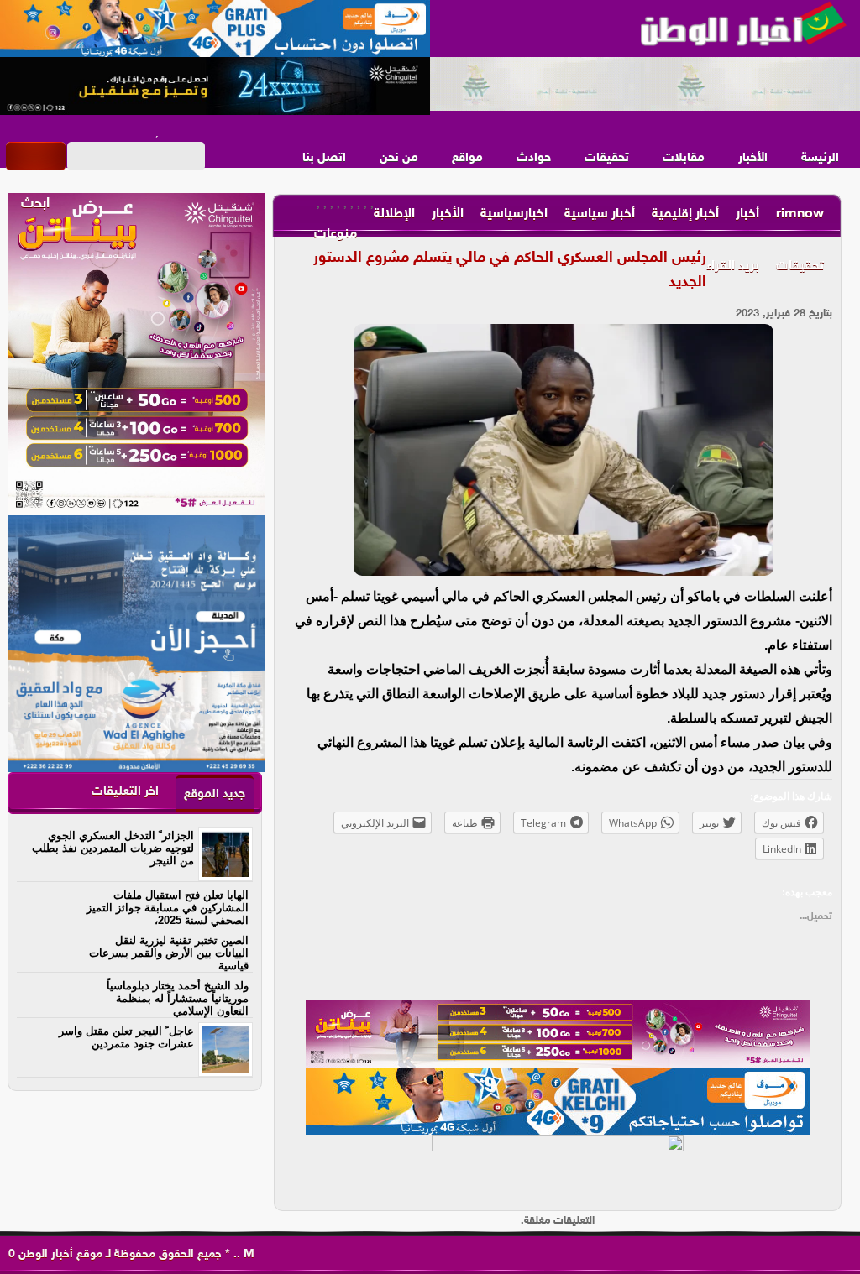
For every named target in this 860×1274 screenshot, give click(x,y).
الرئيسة (820, 158)
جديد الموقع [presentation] (214, 794)
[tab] (215, 793)
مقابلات (684, 158)
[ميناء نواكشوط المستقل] (645, 84)
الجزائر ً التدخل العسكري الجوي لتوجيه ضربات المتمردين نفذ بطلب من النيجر (113, 848)
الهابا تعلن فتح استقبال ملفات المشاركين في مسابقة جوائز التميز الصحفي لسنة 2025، (168, 908)
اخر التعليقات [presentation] (125, 792)
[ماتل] (558, 1168)
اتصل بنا (324, 158)
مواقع (467, 158)
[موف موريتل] (215, 29)
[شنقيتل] (215, 86)
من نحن (399, 158)
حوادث (534, 158)
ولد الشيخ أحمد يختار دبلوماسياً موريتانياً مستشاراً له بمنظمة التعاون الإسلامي (178, 998)
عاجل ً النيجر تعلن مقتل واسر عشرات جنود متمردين (126, 1037)
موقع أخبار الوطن (58, 1254)
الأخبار (753, 158)
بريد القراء (732, 266)
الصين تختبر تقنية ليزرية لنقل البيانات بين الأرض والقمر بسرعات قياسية (169, 953)
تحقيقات (607, 158)
